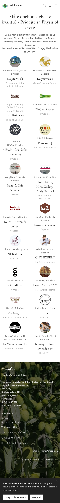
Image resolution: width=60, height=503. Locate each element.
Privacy (4, 418)
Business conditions (11, 422)
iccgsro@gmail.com (49, 450)
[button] (44, 5)
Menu (56, 5)
